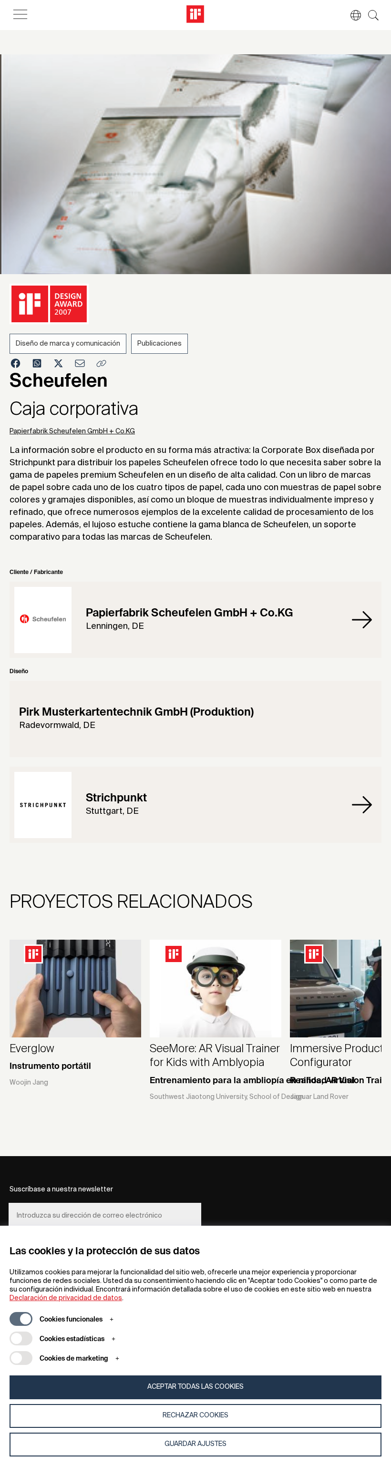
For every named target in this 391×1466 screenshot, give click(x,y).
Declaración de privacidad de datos (66, 1298)
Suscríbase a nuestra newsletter (61, 1189)
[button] (351, 15)
